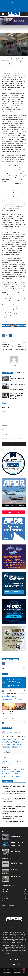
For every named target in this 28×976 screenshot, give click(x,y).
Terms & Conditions (8, 970)
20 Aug (10, 690)
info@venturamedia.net (17, 953)
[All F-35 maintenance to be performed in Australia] (5, 864)
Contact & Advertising (20, 10)
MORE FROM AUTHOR (19, 372)
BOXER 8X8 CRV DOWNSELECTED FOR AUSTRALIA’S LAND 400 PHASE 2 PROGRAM (8, 347)
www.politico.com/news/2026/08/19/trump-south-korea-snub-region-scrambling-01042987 (13, 741)
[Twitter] (6, 335)
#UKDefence (10, 773)
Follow (24, 667)
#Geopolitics (16, 698)
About (8, 6)
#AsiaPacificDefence (7, 698)
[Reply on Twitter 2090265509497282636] (3, 718)
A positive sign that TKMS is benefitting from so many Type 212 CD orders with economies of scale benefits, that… (13, 784)
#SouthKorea (18, 695)
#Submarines (17, 773)
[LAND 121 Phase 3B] (5, 879)
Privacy (15, 970)
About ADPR (21, 970)
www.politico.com (8, 751)
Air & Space (7, 27)
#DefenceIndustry (6, 701)
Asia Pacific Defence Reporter (14, 732)
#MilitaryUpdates (6, 699)
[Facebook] (3, 335)
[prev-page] (3, 403)
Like (25, 663)
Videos (22, 6)
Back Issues (4, 10)
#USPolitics (5, 696)
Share (5, 757)
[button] (2, 14)
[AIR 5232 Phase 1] (5, 871)
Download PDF (13, 512)
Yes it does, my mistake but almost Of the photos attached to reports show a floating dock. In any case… (13, 804)
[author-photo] (14, 363)
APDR (6, 691)
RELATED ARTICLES (7, 372)
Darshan (14, 365)
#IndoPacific (19, 699)
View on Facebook (6, 755)
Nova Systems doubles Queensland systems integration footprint (16, 851)
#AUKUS (4, 773)
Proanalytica (21, 974)
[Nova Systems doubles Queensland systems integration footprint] (5, 852)
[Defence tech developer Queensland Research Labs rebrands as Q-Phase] (5, 844)
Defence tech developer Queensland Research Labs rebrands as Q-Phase (17, 844)
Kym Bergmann (6, 814)
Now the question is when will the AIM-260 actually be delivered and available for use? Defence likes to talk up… (13, 797)
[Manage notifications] (24, 969)
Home (4, 6)
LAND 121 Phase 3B (15, 877)
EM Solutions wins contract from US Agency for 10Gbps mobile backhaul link (21, 347)
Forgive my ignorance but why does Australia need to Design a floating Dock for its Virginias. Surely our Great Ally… (13, 821)
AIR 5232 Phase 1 (15, 869)
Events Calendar (15, 6)
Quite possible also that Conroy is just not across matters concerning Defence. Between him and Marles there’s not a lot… (13, 791)
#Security (13, 699)
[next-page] (5, 403)
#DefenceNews (12, 696)
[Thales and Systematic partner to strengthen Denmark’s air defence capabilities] (5, 395)
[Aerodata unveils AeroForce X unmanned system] (5, 378)
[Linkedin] (10, 335)
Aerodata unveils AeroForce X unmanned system (17, 378)
